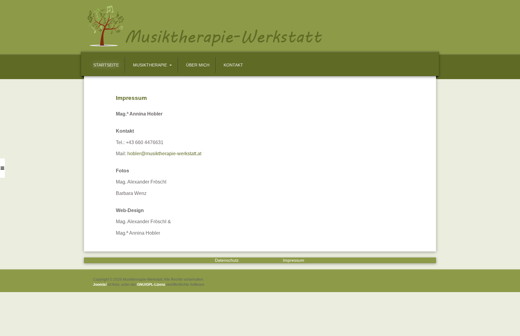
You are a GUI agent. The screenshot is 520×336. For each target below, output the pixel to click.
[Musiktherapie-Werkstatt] (256, 26)
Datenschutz (227, 260)
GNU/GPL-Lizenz (151, 284)
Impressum (293, 260)
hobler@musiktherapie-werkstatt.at (164, 153)
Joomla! (100, 284)
